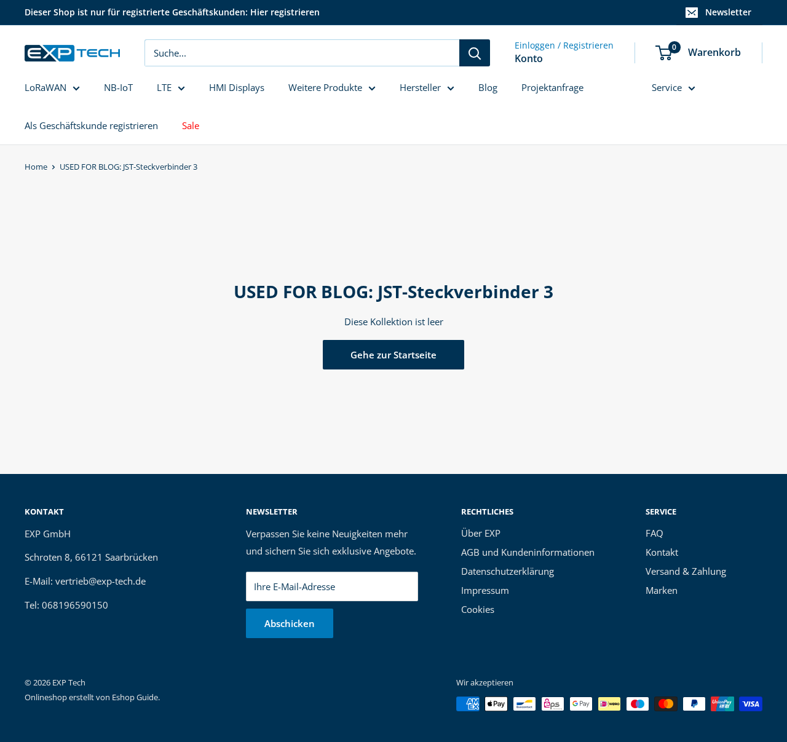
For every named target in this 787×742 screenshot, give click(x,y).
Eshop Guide (135, 697)
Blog (487, 87)
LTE (164, 87)
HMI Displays (236, 87)
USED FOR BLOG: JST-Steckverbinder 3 (128, 166)
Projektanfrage (552, 87)
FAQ (654, 533)
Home (36, 166)
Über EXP (480, 533)
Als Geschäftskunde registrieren (91, 125)
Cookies (477, 609)
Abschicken (289, 623)
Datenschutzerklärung (507, 571)
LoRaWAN (45, 87)
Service (667, 87)
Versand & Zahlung (686, 571)
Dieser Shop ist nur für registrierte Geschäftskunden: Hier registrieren (172, 12)
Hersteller (420, 87)
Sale (190, 125)
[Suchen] (474, 52)
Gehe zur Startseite (393, 355)
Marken (662, 590)
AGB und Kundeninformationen (528, 552)
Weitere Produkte (325, 87)
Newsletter (728, 12)
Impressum (485, 590)
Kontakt (662, 552)
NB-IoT (118, 87)
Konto (529, 58)
